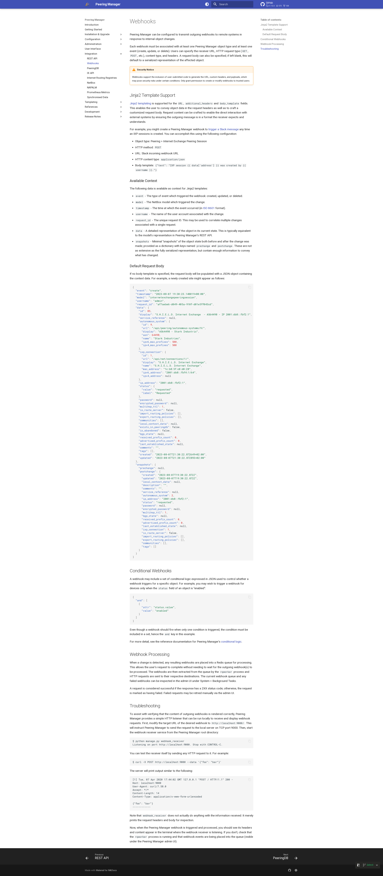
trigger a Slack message (223, 129)
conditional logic (231, 641)
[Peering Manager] (87, 4)
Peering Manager (95, 19)
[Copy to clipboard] (249, 287)
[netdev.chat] (296, 870)
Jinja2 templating (140, 103)
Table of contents (270, 19)
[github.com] (289, 870)
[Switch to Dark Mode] (207, 4)
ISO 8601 (209, 208)
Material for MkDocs (106, 870)
